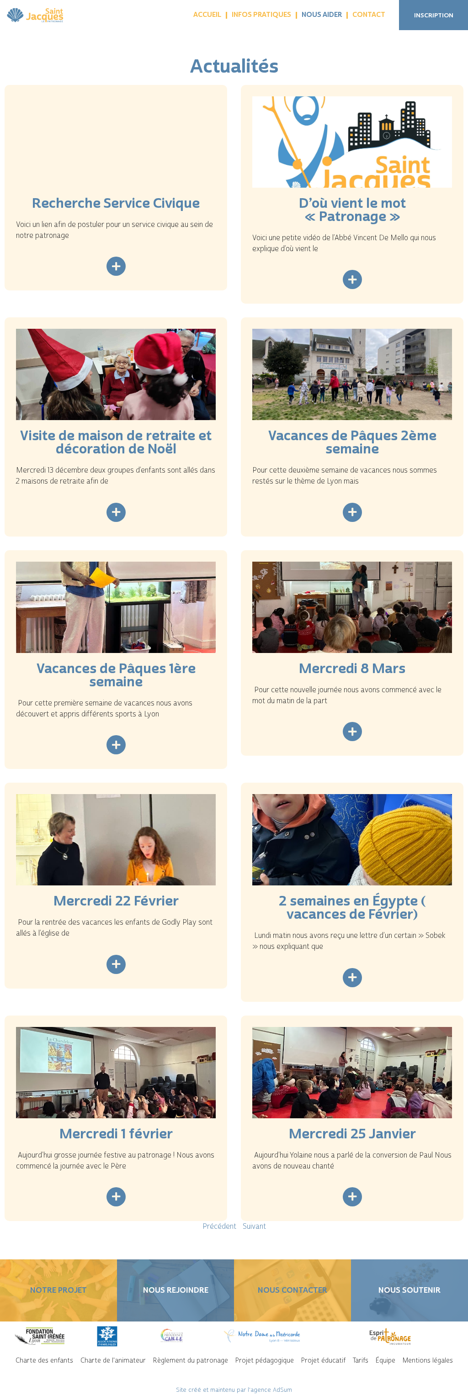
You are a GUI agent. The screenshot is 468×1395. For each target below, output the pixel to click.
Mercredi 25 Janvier (352, 1133)
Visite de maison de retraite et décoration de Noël (116, 442)
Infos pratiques (261, 15)
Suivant (254, 1226)
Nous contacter (292, 1290)
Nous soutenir (409, 1290)
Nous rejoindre (175, 1290)
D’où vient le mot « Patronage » (352, 210)
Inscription (433, 15)
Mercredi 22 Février (116, 901)
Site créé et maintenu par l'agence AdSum (234, 1390)
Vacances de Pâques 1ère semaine (116, 675)
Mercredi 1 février (116, 1133)
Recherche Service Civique (116, 203)
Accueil (207, 15)
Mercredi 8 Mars (352, 668)
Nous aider (322, 15)
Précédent (219, 1226)
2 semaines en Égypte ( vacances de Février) (352, 907)
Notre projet (58, 1290)
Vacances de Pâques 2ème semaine (352, 442)
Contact (368, 15)
